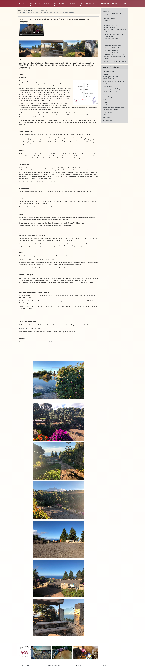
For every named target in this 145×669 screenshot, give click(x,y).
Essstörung (107, 20)
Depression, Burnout (109, 18)
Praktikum (106, 105)
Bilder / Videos (107, 112)
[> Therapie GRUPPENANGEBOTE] (54, 5)
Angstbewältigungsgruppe (111, 47)
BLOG (104, 115)
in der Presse (107, 99)
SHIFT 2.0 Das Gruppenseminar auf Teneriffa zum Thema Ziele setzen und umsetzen (114, 56)
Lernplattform (107, 120)
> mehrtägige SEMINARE (87, 3)
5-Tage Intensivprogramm (111, 52)
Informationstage (108, 71)
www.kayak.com (39, 328)
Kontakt (105, 74)
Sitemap (105, 665)
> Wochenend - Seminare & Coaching (113, 4)
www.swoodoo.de (24, 328)
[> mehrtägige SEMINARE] (80, 5)
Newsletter (106, 118)
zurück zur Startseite (25, 665)
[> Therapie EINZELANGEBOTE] (30, 5)
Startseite (22, 4)
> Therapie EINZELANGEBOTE (39, 3)
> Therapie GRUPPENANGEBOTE (64, 3)
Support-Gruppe (108, 36)
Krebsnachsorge (108, 23)
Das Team (106, 94)
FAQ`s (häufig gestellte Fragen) (112, 89)
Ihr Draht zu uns (108, 102)
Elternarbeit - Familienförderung (113, 45)
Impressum (78, 665)
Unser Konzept (107, 86)
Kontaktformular (52, 342)
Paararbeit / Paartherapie (111, 38)
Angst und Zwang (109, 16)
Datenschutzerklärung (54, 665)
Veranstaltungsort (108, 97)
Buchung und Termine (110, 91)
